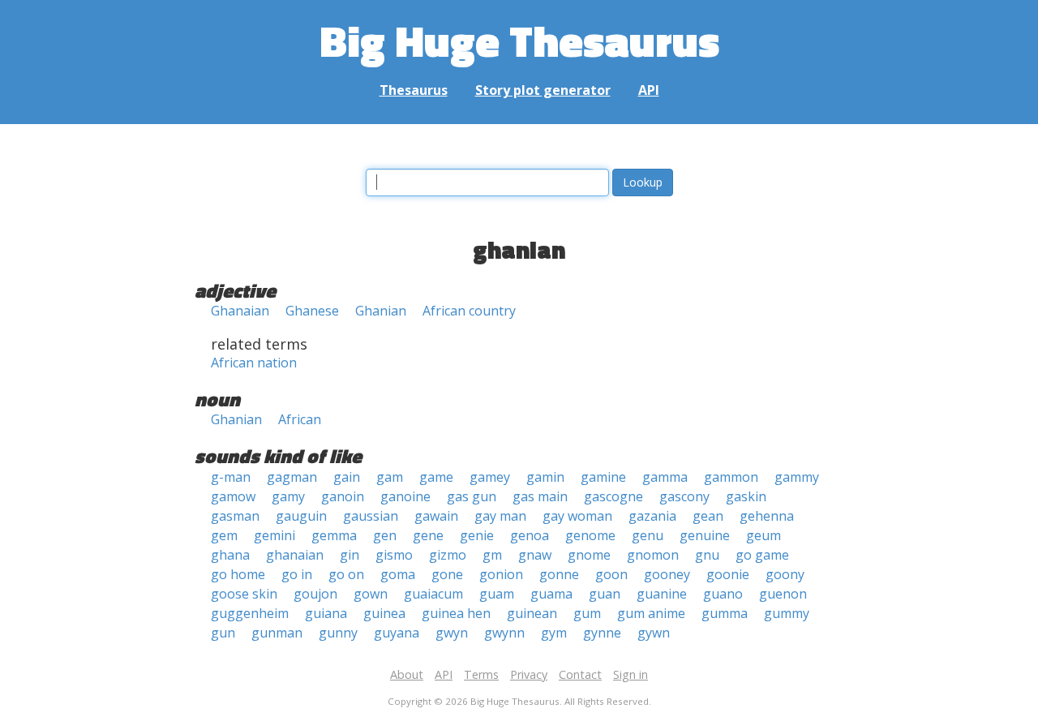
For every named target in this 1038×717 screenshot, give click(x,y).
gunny (338, 633)
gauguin (301, 516)
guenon (783, 594)
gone (447, 574)
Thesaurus (414, 90)
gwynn (504, 633)
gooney (667, 574)
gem (224, 535)
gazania (652, 516)
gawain (436, 516)
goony (785, 574)
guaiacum (433, 594)
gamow (233, 496)
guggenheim (250, 613)
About (406, 674)
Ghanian (380, 311)
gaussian (370, 516)
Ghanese (312, 311)
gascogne (613, 496)
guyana (396, 633)
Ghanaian (240, 311)
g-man (231, 477)
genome (590, 535)
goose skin (244, 594)
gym (554, 633)
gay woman (577, 516)
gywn (653, 633)
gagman (292, 477)
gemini (274, 535)
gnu (707, 555)
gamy (288, 496)
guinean (532, 613)
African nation (254, 362)
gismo (394, 555)
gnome (589, 555)
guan (604, 594)
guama (551, 594)
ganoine (405, 496)
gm (492, 555)
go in (296, 574)
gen (385, 535)
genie (477, 535)
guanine (662, 594)
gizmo (447, 555)
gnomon (653, 555)
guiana (326, 613)
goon (611, 574)
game (436, 477)
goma (397, 574)
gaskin (746, 496)
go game (762, 555)
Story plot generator (543, 90)
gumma (724, 613)
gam (389, 477)
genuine (705, 535)
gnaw (534, 555)
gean (708, 516)
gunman (276, 633)
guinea (384, 613)
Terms (481, 674)
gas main (540, 496)
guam (496, 594)
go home (238, 574)
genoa (529, 535)
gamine (603, 477)
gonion (501, 574)
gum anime (651, 613)
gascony (684, 496)
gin (349, 555)
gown (371, 594)
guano (723, 594)
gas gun (471, 496)
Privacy (528, 674)
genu (647, 535)
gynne (602, 633)
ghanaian (295, 555)
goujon (315, 594)
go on (346, 574)
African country (469, 311)
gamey (490, 477)
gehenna (767, 516)
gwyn (451, 633)
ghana (230, 555)
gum (587, 613)
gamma (665, 477)
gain (346, 477)
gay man (500, 516)
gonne (559, 574)
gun (223, 633)
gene (428, 535)
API (648, 90)
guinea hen (456, 613)
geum (763, 535)
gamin (545, 477)
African (299, 419)
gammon (731, 477)
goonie (727, 574)
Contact (580, 674)
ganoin (342, 496)
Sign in (630, 674)
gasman (235, 516)
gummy (786, 613)
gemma (334, 535)
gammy (796, 477)
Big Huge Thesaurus (519, 40)
